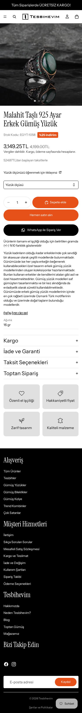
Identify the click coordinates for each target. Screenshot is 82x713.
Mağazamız (11, 634)
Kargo (10, 340)
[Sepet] (77, 17)
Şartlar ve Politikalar (41, 707)
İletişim (8, 535)
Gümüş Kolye (12, 499)
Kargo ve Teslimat (15, 556)
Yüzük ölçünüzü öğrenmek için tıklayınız (30, 173)
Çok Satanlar (12, 513)
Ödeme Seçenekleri (17, 584)
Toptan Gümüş (13, 627)
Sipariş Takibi (12, 577)
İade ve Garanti (21, 351)
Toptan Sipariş (20, 373)
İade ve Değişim (14, 563)
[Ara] (14, 17)
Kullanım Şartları (14, 570)
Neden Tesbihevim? (17, 613)
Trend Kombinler (14, 506)
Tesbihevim (46, 698)
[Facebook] (6, 664)
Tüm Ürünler (12, 471)
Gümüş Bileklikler (15, 492)
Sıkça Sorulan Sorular (17, 542)
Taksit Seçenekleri (25, 362)
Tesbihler (9, 478)
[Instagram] (13, 664)
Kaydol (65, 682)
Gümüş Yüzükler (14, 485)
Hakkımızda (11, 606)
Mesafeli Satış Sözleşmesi (21, 549)
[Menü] (5, 17)
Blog (6, 620)
